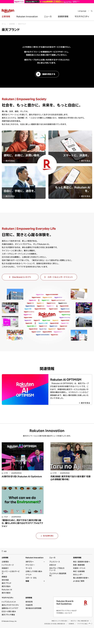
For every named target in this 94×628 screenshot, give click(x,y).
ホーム (4, 24)
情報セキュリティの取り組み (59, 620)
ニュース (48, 16)
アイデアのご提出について (84, 623)
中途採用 (29, 605)
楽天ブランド (22, 24)
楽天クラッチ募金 (8, 615)
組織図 (4, 577)
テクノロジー (30, 565)
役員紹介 (5, 568)
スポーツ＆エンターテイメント (60, 277)
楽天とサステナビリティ (10, 605)
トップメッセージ (8, 565)
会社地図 (5, 580)
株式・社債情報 (79, 571)
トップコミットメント (9, 602)
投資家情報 (63, 16)
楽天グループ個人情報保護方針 (80, 620)
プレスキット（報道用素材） (57, 574)
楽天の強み (6, 586)
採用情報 (29, 598)
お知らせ (52, 565)
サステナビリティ (7, 598)
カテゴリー (30, 562)
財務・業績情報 (79, 565)
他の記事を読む (48, 536)
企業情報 (6, 16)
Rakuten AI (7, 589)
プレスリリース (54, 562)
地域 (27, 581)
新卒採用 (29, 602)
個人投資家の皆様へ (81, 578)
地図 (5, 551)
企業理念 (5, 562)
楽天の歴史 (6, 593)
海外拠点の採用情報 (33, 608)
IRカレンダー (78, 574)
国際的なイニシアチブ (10, 608)
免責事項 (71, 623)
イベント (29, 574)
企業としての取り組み (34, 571)
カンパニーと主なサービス (11, 572)
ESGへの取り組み (9, 611)
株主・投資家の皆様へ (81, 562)
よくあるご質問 (78, 581)
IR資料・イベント (79, 568)
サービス (29, 568)
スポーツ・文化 (31, 578)
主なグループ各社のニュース (56, 569)
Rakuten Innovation (27, 16)
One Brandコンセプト (21, 277)
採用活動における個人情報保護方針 (54, 623)
